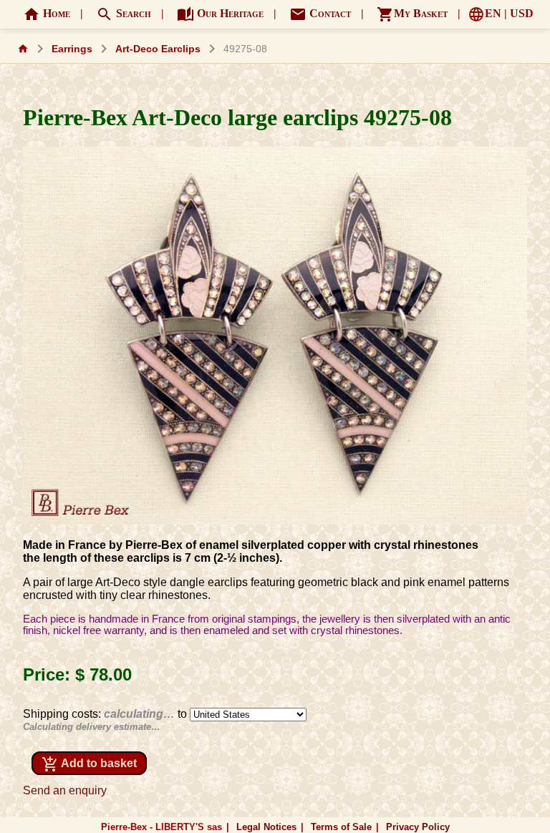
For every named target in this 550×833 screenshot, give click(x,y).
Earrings (72, 49)
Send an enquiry (65, 790)
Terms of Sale (341, 827)
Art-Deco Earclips (158, 49)
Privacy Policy (418, 827)
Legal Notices (266, 827)
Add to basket (89, 764)
